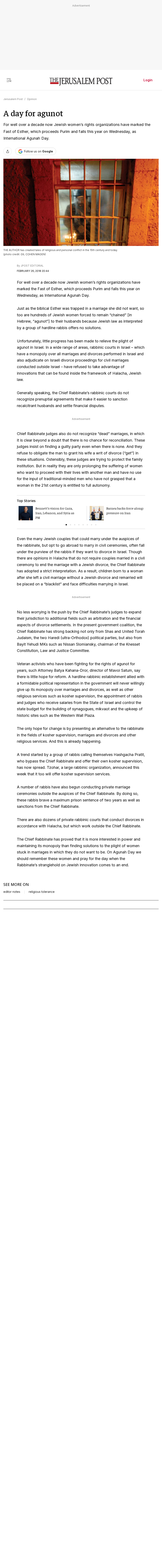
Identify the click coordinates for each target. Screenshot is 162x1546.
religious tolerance (42, 891)
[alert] (38, 1497)
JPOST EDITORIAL (32, 265)
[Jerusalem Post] (81, 81)
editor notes (11, 891)
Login (148, 80)
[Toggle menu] (9, 80)
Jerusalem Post (13, 99)
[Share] (7, 151)
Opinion (32, 99)
